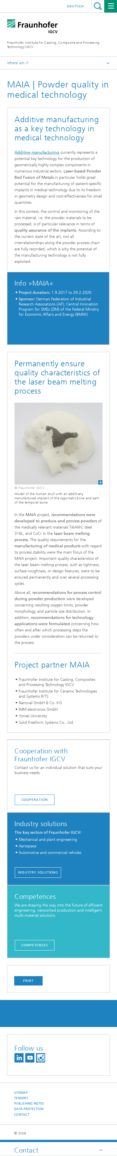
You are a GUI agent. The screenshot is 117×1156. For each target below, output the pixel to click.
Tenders (21, 1098)
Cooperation (35, 800)
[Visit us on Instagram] (40, 1058)
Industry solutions (38, 872)
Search (97, 6)
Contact (21, 1115)
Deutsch (75, 6)
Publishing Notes (29, 1103)
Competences (34, 945)
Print (28, 981)
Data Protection (28, 1109)
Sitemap (21, 1093)
